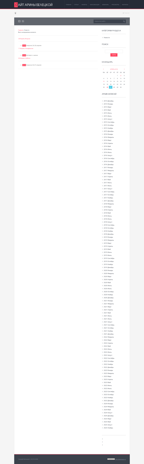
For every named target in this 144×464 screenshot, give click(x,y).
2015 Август (108, 119)
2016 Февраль (109, 137)
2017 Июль (108, 186)
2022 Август (108, 355)
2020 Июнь (108, 285)
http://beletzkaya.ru (120, 459)
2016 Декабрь (109, 164)
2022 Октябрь (109, 361)
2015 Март (107, 107)
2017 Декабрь (109, 201)
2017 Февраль (109, 170)
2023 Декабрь (109, 401)
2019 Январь (108, 237)
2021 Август (108, 322)
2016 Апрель (108, 143)
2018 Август (108, 222)
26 (107, 87)
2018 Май (107, 213)
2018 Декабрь (109, 234)
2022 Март (107, 340)
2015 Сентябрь (109, 122)
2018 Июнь (108, 216)
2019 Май (107, 249)
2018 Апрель (108, 210)
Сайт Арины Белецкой (34, 4)
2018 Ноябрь (108, 231)
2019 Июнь (108, 252)
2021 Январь (108, 301)
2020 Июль (108, 289)
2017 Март (107, 173)
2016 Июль (108, 152)
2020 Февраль (109, 273)
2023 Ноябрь (108, 397)
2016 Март (107, 140)
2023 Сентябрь (109, 391)
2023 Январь (108, 370)
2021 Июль (108, 319)
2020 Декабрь (109, 298)
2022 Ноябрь (108, 364)
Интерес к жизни (32, 55)
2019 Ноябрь (108, 264)
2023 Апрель (108, 379)
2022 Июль (108, 352)
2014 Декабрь (109, 101)
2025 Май (107, 422)
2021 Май (107, 313)
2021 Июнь (108, 316)
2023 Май (107, 382)
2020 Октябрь (109, 292)
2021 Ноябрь (108, 331)
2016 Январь (108, 134)
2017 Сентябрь (109, 192)
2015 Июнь (108, 113)
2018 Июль (108, 219)
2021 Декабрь (109, 334)
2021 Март (107, 307)
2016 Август (108, 155)
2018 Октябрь (109, 228)
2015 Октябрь (109, 125)
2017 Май (107, 180)
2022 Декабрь (109, 367)
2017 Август (108, 189)
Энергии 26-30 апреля (33, 45)
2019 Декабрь (109, 267)
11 (104, 81)
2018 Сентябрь (109, 225)
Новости (106, 37)
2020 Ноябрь (108, 295)
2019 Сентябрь (109, 258)
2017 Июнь (108, 183)
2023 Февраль (109, 373)
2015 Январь (108, 104)
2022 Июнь (108, 349)
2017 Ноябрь (108, 198)
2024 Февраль (109, 407)
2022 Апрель (108, 343)
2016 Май (107, 146)
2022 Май (107, 346)
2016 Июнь (108, 149)
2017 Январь (108, 167)
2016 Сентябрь (109, 158)
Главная (126, 13)
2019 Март (107, 243)
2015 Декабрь (109, 131)
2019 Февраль (109, 240)
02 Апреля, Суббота (24, 58)
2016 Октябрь (109, 161)
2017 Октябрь (109, 195)
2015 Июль (108, 116)
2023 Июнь (108, 385)
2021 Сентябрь (109, 325)
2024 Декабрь (109, 416)
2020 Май (107, 282)
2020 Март (107, 276)
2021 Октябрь (109, 328)
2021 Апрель (108, 310)
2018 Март (107, 207)
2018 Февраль (109, 204)
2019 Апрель (108, 246)
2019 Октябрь (109, 261)
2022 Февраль (109, 337)
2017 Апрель (108, 177)
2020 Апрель (108, 279)
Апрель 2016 (114, 69)
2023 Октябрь (109, 394)
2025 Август (108, 425)
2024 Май (107, 410)
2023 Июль (108, 388)
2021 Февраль (109, 304)
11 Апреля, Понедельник (25, 48)
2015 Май (107, 110)
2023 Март (107, 376)
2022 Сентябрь (109, 358)
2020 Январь (108, 270)
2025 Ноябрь (108, 428)
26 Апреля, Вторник (24, 39)
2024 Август (108, 413)
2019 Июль (108, 255)
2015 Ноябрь (108, 128)
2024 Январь (108, 404)
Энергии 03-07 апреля (33, 65)
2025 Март (107, 419)
